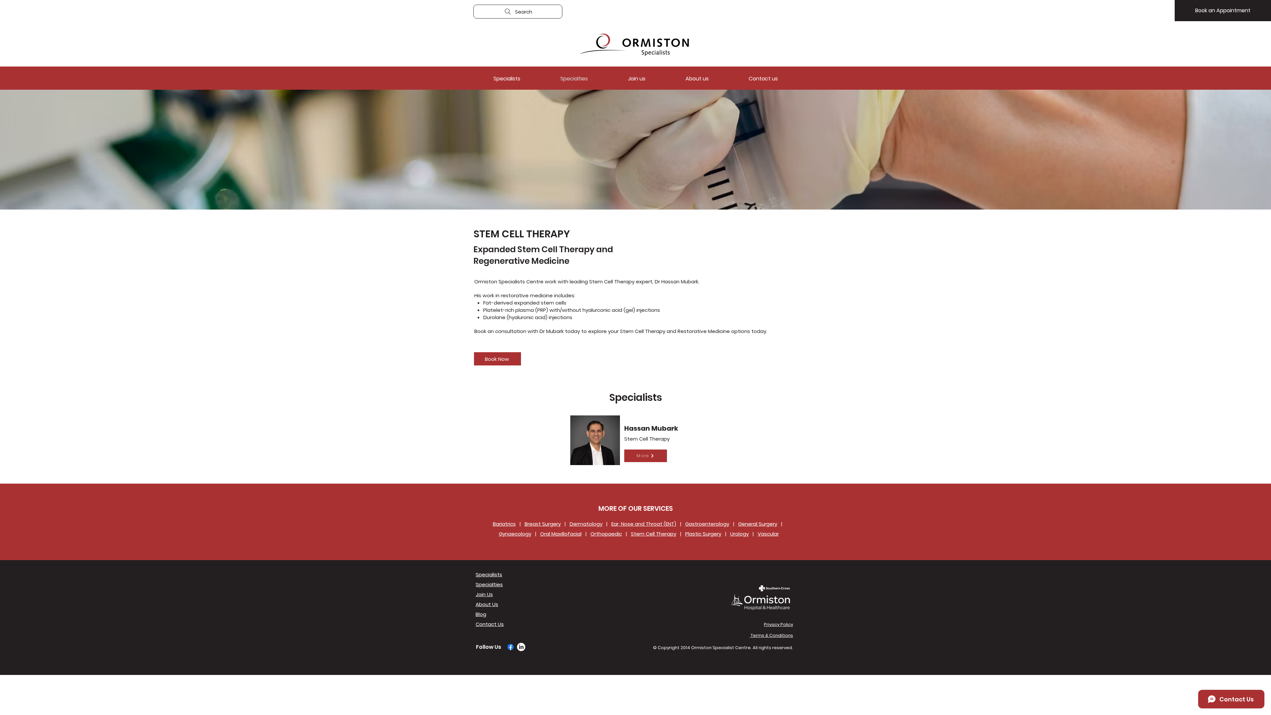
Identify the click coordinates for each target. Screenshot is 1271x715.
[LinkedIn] (521, 647)
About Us (487, 604)
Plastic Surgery (703, 533)
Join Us (484, 594)
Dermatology (586, 523)
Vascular (768, 533)
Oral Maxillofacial (561, 533)
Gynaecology (515, 533)
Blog (481, 614)
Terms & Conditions (771, 635)
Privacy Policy (778, 624)
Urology (739, 533)
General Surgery (757, 523)
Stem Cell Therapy (653, 533)
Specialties (489, 584)
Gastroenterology (707, 523)
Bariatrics (504, 523)
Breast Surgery (543, 523)
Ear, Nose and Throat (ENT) (643, 523)
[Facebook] (510, 647)
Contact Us (490, 624)
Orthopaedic (606, 533)
